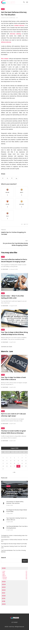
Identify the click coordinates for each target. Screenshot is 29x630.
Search (3, 557)
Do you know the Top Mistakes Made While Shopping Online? (15, 244)
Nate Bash (5, 269)
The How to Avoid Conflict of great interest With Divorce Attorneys (13, 432)
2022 (4, 590)
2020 (4, 596)
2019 (3, 598)
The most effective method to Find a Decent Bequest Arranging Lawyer (14, 260)
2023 (4, 587)
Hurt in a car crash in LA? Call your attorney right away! (13, 415)
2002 (4, 604)
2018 (3, 601)
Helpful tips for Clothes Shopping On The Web (13, 233)
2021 (3, 593)
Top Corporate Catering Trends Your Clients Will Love (16, 519)
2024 (4, 584)
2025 (4, 582)
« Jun (14, 472)
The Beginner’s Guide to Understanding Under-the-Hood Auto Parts (16, 491)
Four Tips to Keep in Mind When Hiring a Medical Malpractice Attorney (14, 333)
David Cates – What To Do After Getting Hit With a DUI (12, 297)
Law (3, 9)
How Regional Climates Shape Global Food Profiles (16, 510)
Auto (8, 486)
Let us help (15, 622)
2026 (4, 568)
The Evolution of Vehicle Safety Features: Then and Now (14, 502)
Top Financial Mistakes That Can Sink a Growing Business (17, 527)
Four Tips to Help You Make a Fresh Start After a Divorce (13, 378)
